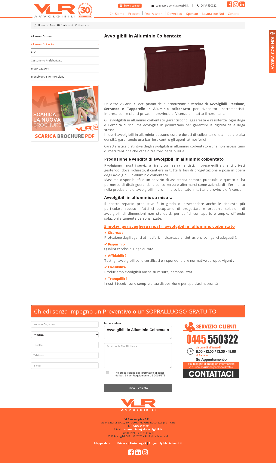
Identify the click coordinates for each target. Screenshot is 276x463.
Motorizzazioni (40, 68)
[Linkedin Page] (242, 5)
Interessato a (112, 323)
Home (41, 25)
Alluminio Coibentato (76, 25)
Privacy (122, 443)
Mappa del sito (104, 443)
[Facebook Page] (229, 5)
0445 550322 (208, 5)
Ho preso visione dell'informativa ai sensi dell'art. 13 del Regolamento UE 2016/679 (140, 374)
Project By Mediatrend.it (165, 443)
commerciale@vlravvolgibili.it (172, 5)
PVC (33, 52)
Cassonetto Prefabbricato (46, 60)
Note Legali (138, 443)
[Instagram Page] (236, 5)
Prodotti (55, 25)
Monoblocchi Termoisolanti (47, 76)
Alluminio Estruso (41, 36)
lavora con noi (132, 5)
